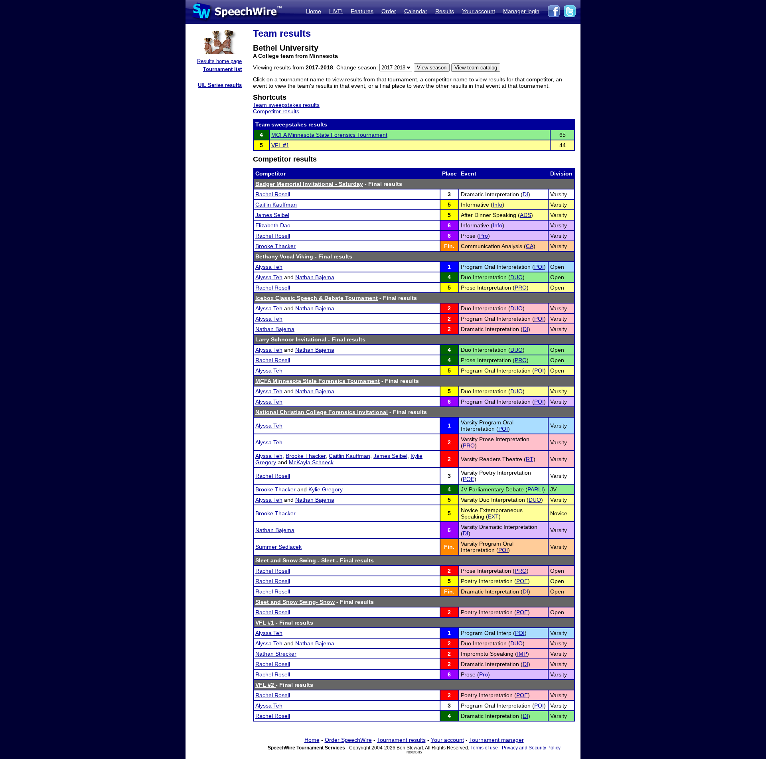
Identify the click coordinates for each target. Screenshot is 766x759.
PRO (521, 287)
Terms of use (484, 748)
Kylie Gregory (325, 489)
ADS (525, 215)
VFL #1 (280, 145)
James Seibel (272, 215)
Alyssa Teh (268, 267)
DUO (516, 277)
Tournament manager (496, 740)
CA (529, 246)
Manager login (521, 11)
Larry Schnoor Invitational (290, 339)
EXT (493, 516)
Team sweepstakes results (286, 105)
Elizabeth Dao (272, 225)
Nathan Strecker (275, 654)
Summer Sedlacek (278, 547)
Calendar (415, 11)
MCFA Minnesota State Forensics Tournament (329, 135)
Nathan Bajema (314, 277)
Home (313, 11)
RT (529, 459)
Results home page (219, 61)
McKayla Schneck (311, 462)
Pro (483, 236)
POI (539, 267)
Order (388, 11)
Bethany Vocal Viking (284, 256)
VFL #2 (265, 685)
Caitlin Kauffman (276, 204)
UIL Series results (220, 85)
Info (497, 204)
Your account (478, 11)
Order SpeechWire (348, 740)
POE (468, 479)
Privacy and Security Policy (531, 748)
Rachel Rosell (272, 194)
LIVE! (336, 11)
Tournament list (222, 69)
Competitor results (276, 111)
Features (362, 11)
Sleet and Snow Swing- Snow (295, 602)
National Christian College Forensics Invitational (321, 412)
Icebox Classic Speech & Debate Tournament (316, 298)
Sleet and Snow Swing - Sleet (295, 560)
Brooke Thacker (275, 246)
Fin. (449, 246)
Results (444, 11)
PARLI (535, 489)
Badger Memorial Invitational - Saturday (309, 184)
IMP (522, 654)
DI (525, 194)
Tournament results (401, 740)
